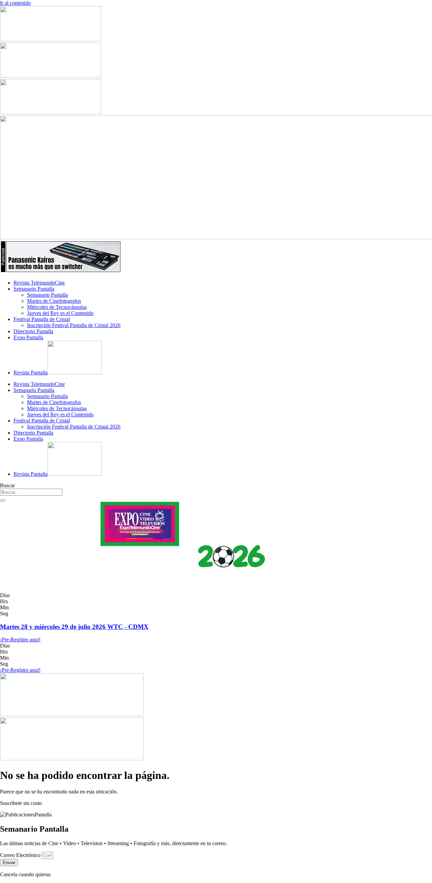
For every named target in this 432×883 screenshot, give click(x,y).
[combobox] (31, 492)
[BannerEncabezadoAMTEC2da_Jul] (50, 39)
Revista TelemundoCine (39, 283)
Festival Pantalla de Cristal (42, 319)
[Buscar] (2, 500)
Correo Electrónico (21, 855)
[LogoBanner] (61, 271)
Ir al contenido (15, 3)
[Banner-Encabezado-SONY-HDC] (50, 76)
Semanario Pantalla (34, 289)
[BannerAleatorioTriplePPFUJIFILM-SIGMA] (71, 714)
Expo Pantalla (28, 337)
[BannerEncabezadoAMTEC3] (50, 112)
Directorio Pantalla (33, 331)
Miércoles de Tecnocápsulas (57, 307)
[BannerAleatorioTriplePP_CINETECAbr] (71, 758)
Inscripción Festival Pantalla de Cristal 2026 (73, 325)
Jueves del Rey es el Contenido (60, 313)
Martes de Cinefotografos (54, 301)
